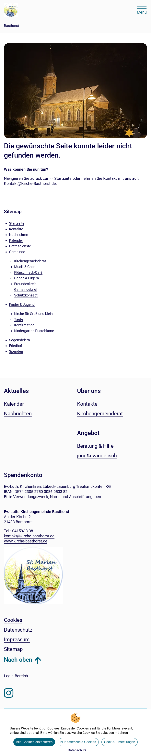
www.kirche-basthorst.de (25, 541)
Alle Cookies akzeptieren (34, 742)
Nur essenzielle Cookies (78, 742)
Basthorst (11, 26)
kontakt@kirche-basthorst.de (29, 536)
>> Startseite (60, 178)
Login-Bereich (16, 675)
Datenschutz (77, 750)
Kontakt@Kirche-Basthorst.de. (30, 183)
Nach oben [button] (18, 659)
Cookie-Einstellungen (119, 742)
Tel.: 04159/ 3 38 (18, 530)
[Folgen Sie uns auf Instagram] (8, 693)
